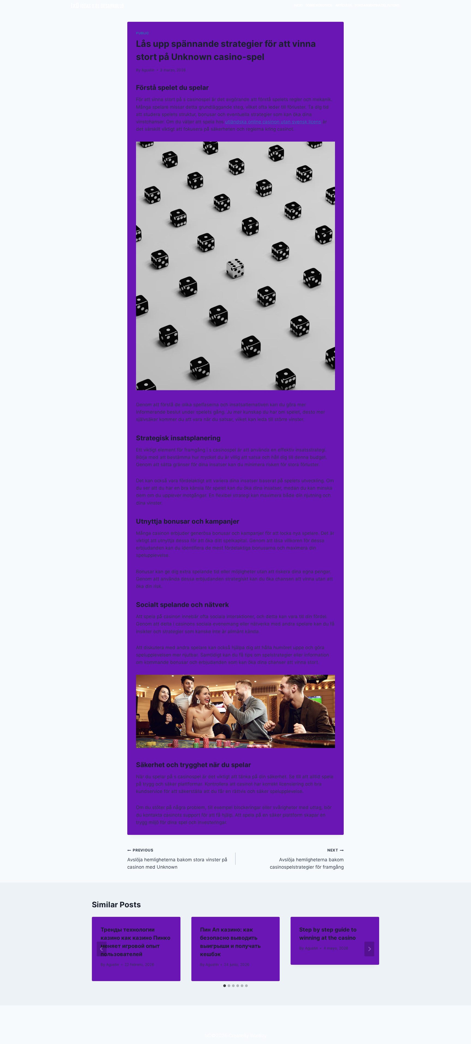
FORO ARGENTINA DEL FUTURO (377, 5)
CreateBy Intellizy (248, 1035)
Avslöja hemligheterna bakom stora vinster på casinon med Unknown (177, 859)
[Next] (369, 949)
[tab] (224, 985)
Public (142, 33)
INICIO (298, 5)
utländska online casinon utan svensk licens (273, 121)
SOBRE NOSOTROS (319, 5)
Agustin (148, 70)
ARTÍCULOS (343, 5)
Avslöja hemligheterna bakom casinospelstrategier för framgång (307, 859)
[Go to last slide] (102, 949)
